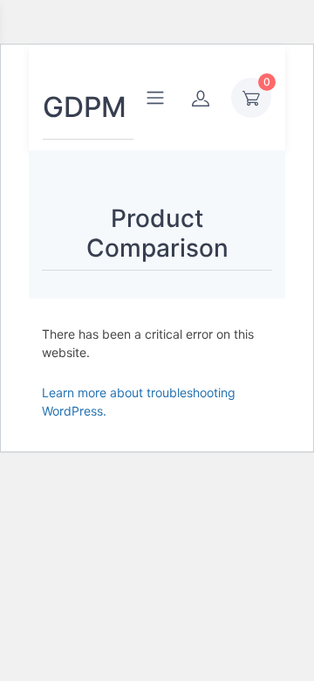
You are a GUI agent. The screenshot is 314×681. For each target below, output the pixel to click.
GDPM (84, 107)
